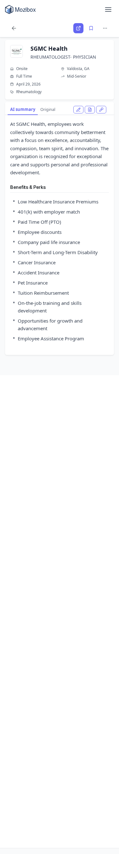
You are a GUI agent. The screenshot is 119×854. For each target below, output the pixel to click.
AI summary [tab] (22, 109)
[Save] (91, 28)
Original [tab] (47, 109)
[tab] (78, 109)
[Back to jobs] (14, 28)
